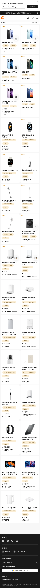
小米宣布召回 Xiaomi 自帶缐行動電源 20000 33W (18, 13)
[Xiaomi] (2, 17)
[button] (38, 2)
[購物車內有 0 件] (32, 18)
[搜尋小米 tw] (28, 18)
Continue (32, 7)
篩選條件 (34, 22)
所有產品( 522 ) (6, 22)
